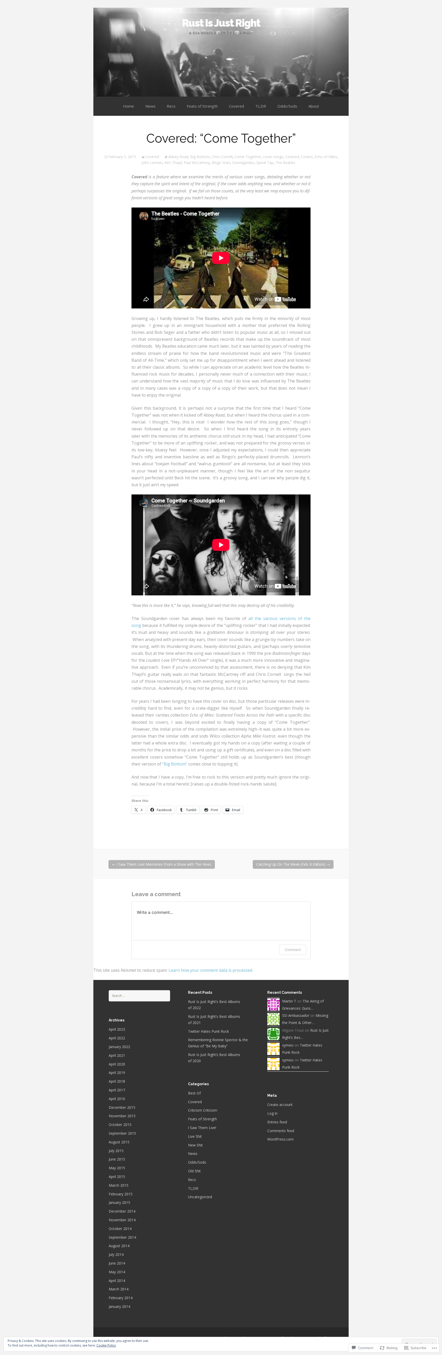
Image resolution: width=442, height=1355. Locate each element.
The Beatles (285, 162)
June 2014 (117, 1263)
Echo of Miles (326, 156)
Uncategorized (200, 1196)
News (150, 106)
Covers (307, 156)
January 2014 (119, 1306)
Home (128, 106)
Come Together (248, 156)
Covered (236, 106)
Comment (293, 949)
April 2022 (117, 1038)
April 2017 (117, 1090)
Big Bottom (200, 156)
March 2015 (118, 1185)
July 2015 (116, 1150)
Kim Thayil (173, 162)
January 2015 (119, 1202)
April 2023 (117, 1029)
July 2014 (116, 1254)
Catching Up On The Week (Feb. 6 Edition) (293, 864)
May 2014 (117, 1271)
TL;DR (260, 106)
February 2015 (120, 1194)
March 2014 (118, 1289)
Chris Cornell (222, 156)
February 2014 (120, 1297)
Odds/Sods (287, 106)
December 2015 (122, 1107)
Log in (272, 1113)
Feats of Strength (202, 106)
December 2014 (122, 1211)
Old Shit (194, 1170)
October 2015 (120, 1124)
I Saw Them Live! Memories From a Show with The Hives (161, 864)
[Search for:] (139, 995)
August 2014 (119, 1245)
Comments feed (280, 1130)
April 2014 (117, 1280)
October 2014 (120, 1228)
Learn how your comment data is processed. (211, 970)
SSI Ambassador (295, 1015)
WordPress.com (280, 1139)
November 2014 (122, 1219)
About (313, 106)
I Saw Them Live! (202, 1127)
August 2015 (119, 1142)
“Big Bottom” (174, 764)
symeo (287, 1045)
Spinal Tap (264, 162)
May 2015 (117, 1167)
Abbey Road (178, 156)
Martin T (289, 1001)
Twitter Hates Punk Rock (208, 1031)
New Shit (195, 1145)
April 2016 (117, 1098)
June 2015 (117, 1159)
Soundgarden (243, 162)
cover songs (273, 156)
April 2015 (117, 1176)
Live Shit (195, 1136)
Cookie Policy (106, 1345)
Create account (280, 1104)
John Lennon (151, 162)
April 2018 (117, 1081)
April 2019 (117, 1072)
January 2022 (119, 1046)
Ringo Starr (221, 162)
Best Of (194, 1093)
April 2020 (117, 1064)
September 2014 (122, 1237)
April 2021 (117, 1055)
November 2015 (122, 1115)
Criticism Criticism (202, 1110)
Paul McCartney (197, 162)
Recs (171, 106)
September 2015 (122, 1133)
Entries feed (277, 1122)
